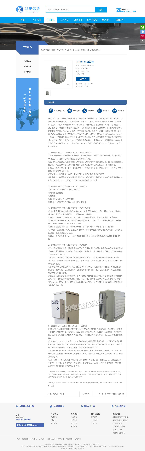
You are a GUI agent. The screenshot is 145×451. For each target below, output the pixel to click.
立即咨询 (83, 79)
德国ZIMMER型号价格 (120, 417)
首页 (23, 20)
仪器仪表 (76, 50)
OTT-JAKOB (117, 430)
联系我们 (106, 20)
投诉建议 (94, 420)
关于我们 (37, 20)
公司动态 (74, 423)
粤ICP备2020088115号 (91, 444)
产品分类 (27, 61)
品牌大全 (64, 20)
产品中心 (50, 20)
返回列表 (86, 394)
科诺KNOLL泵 (118, 423)
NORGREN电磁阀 (119, 426)
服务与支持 (92, 20)
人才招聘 (61, 439)
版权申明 (72, 448)
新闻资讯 (78, 20)
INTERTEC (85, 71)
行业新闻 (74, 417)
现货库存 (27, 72)
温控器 (83, 50)
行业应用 (94, 423)
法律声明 (64, 448)
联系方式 (81, 448)
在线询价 (120, 20)
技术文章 (74, 420)
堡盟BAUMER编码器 (120, 420)
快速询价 (94, 417)
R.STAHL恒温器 (58, 394)
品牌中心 (27, 66)
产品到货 (74, 426)
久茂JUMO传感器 (119, 433)
